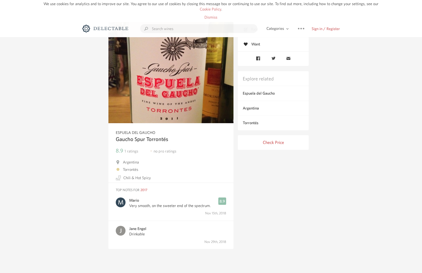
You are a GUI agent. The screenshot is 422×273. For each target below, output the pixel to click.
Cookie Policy (210, 9)
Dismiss (210, 17)
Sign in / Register (326, 28)
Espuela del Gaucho (259, 93)
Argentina (251, 108)
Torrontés (250, 122)
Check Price (273, 142)
